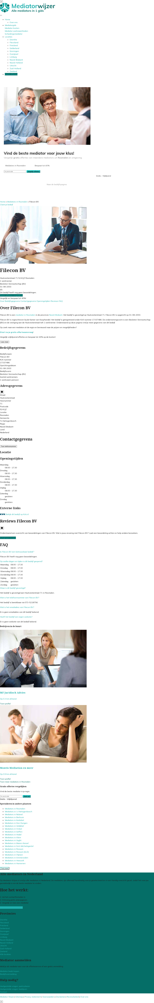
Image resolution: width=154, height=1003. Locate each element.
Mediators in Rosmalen (17, 201)
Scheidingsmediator (13, 34)
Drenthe (13, 39)
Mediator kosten (12, 28)
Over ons (14, 22)
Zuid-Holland (15, 68)
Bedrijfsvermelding (8, 974)
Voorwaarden (48, 997)
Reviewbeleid (73, 997)
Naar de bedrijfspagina (57, 184)
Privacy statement (33, 997)
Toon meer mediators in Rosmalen (15, 782)
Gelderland (14, 48)
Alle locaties (5, 954)
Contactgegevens (28, 301)
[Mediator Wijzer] (27, 12)
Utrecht (13, 65)
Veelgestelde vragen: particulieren (15, 986)
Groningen (14, 51)
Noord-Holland (16, 62)
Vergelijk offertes (33, 171)
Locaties (8, 37)
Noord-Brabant (16, 60)
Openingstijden (44, 301)
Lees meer (4, 342)
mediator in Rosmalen (25, 315)
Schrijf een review (8, 538)
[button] (17, 552)
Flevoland (14, 42)
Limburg (13, 57)
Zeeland (13, 71)
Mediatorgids (10, 25)
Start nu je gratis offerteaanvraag (16, 332)
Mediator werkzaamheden (16, 31)
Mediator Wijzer (7, 997)
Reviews (55, 301)
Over (2, 301)
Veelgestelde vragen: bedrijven (13, 989)
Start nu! (27, 796)
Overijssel (14, 54)
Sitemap (19, 997)
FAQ (61, 301)
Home (7, 19)
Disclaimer (60, 997)
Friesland (14, 45)
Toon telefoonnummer (8, 446)
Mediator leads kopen (9, 971)
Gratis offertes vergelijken (11, 295)
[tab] (77, 551)
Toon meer (4, 868)
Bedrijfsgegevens (12, 301)
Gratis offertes (11, 74)
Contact (3, 992)
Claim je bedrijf (6, 204)
